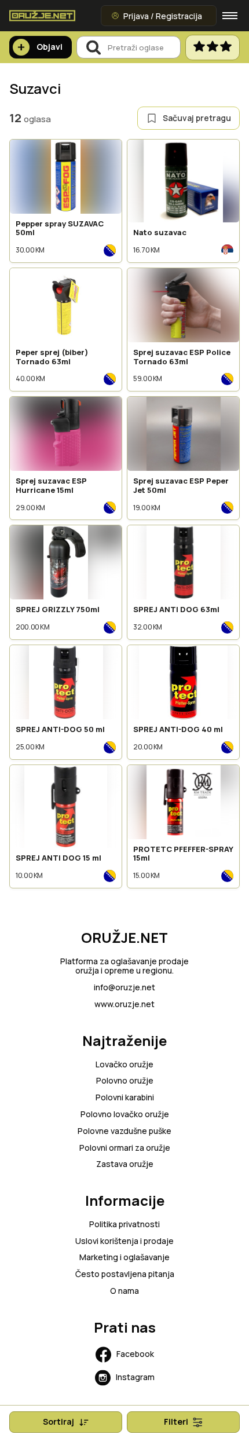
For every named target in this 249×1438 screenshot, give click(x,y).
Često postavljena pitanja (124, 1274)
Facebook (135, 1353)
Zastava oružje (124, 1164)
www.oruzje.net (124, 1004)
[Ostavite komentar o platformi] (212, 47)
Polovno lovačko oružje (124, 1114)
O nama (124, 1291)
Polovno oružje (124, 1081)
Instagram (135, 1376)
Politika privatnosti (124, 1225)
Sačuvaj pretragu (197, 117)
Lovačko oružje (124, 1065)
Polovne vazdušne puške (124, 1131)
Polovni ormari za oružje (124, 1148)
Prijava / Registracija (162, 15)
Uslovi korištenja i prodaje (124, 1241)
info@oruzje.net (124, 988)
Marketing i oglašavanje (124, 1258)
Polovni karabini (125, 1098)
